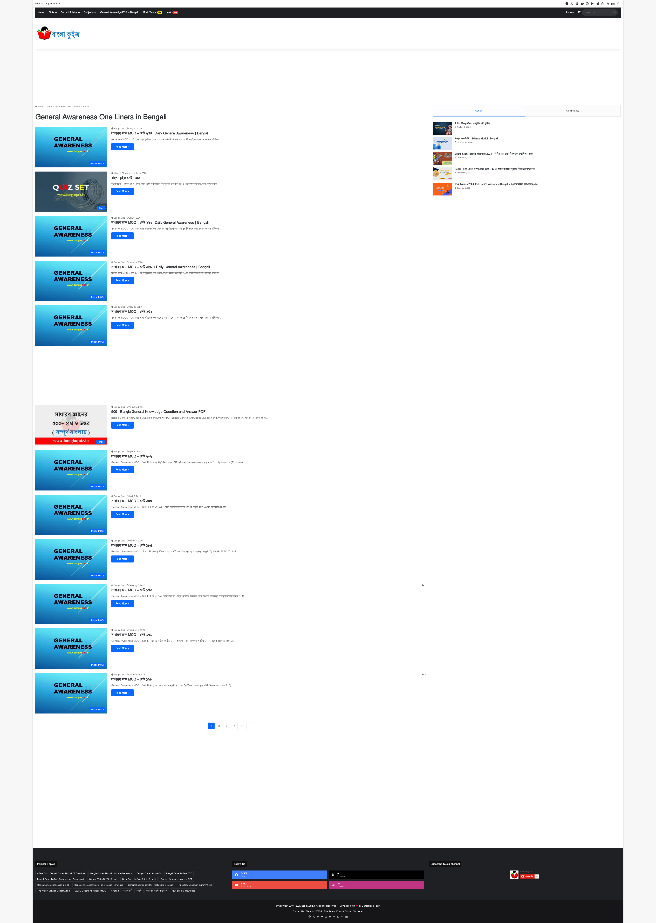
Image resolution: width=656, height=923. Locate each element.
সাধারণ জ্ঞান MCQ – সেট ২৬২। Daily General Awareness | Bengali (160, 222)
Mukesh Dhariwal (122, 173)
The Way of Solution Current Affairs (53, 891)
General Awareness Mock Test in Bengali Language (98, 885)
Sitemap (310, 911)
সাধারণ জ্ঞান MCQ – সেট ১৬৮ (131, 679)
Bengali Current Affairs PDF (179, 873)
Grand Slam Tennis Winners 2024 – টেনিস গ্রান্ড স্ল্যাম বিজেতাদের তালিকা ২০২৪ (494, 153)
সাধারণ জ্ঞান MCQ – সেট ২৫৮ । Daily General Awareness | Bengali (160, 267)
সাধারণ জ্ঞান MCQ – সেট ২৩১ (131, 312)
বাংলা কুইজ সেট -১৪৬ (125, 178)
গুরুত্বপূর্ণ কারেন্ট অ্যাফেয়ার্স (156, 891)
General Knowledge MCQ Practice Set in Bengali (151, 885)
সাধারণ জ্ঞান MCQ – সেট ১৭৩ (131, 590)
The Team (329, 911)
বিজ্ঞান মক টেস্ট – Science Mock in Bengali (476, 138)
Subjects (89, 12)
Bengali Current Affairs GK (149, 873)
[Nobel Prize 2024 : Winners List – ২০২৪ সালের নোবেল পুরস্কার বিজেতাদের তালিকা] (442, 173)
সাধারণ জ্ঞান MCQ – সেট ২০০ (131, 501)
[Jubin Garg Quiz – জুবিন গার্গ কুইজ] (442, 128)
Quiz (51, 12)
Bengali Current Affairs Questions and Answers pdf (60, 879)
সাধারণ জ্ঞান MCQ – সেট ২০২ (131, 456)
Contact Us (298, 911)
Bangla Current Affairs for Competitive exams (111, 873)
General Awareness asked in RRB (176, 879)
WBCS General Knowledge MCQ (90, 891)
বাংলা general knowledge (183, 891)
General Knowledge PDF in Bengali (119, 12)
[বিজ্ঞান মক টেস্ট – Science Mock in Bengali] (442, 143)
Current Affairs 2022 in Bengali (103, 879)
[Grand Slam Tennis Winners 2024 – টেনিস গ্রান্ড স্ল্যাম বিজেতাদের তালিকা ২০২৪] (442, 158)
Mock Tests (152, 12)
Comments (572, 110)
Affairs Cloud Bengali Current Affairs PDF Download (61, 873)
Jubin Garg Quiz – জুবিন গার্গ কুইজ (472, 123)
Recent (479, 110)
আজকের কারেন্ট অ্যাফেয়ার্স (121, 891)
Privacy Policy (343, 911)
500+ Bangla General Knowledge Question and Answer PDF (158, 412)
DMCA (319, 911)
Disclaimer (358, 911)
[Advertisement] (328, 76)
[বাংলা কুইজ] (58, 33)
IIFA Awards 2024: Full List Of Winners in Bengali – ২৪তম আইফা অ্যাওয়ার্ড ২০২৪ (496, 184)
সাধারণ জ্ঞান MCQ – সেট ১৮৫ (131, 545)
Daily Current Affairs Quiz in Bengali (139, 879)
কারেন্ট (139, 891)
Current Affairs (69, 12)
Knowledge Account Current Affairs (195, 885)
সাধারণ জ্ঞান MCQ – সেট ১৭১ (131, 635)
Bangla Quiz (119, 128)
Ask (172, 12)
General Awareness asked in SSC (53, 885)
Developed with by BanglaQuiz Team (360, 906)
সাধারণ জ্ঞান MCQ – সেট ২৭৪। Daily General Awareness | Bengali (159, 133)
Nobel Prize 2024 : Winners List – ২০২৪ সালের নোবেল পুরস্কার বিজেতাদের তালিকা (495, 169)
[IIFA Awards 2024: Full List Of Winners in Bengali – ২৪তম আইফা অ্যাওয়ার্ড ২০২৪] (442, 189)
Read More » (122, 146)
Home (41, 12)
